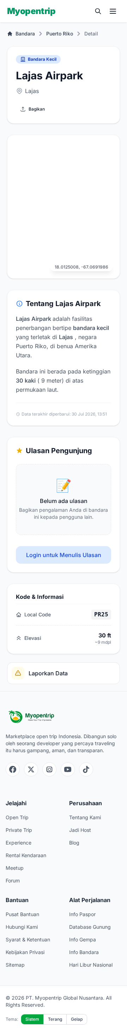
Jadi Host (80, 830)
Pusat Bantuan (22, 914)
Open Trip (17, 817)
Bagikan (37, 109)
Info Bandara (84, 952)
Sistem (32, 1019)
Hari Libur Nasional (91, 965)
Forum (13, 880)
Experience (18, 843)
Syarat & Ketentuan (28, 939)
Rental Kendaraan (26, 855)
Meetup (15, 868)
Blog (74, 843)
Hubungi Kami (22, 927)
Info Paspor (82, 914)
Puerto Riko (59, 34)
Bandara (25, 34)
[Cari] (98, 11)
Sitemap (15, 965)
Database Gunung (90, 927)
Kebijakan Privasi (25, 952)
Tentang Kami (85, 817)
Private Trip (19, 830)
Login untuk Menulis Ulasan (63, 554)
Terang (55, 1019)
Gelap (77, 1019)
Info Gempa (82, 939)
